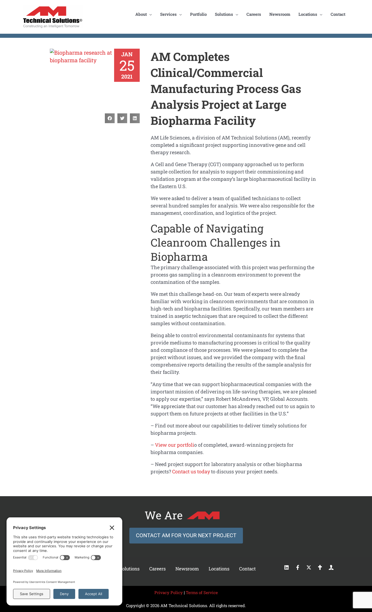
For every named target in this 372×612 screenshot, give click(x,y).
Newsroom (187, 569)
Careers (157, 569)
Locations (219, 569)
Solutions (129, 569)
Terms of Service (202, 592)
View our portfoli (174, 445)
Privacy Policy (168, 592)
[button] (110, 118)
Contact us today (191, 471)
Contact (247, 569)
